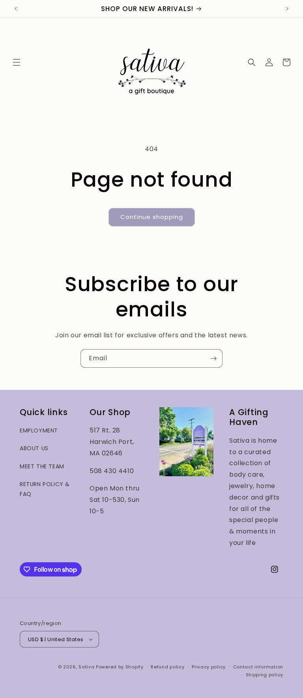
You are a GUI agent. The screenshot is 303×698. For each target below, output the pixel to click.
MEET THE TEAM (42, 466)
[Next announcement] (287, 8)
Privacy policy (209, 667)
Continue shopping (151, 217)
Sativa (86, 667)
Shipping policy (265, 675)
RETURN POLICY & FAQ (45, 489)
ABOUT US (34, 448)
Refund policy (167, 667)
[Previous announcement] (15, 8)
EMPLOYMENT (39, 430)
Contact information (258, 667)
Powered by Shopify (120, 667)
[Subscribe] (213, 358)
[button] (16, 62)
